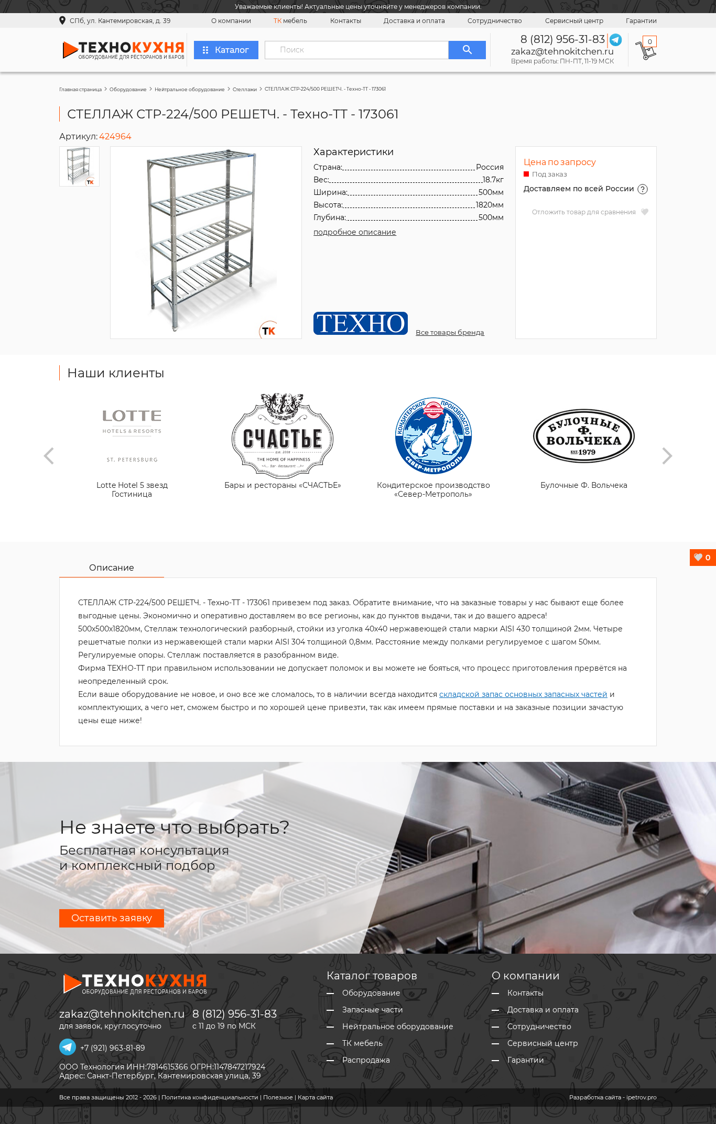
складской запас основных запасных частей (523, 694)
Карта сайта (315, 1097)
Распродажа (366, 1060)
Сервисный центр (574, 21)
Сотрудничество (495, 21)
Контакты (345, 21)
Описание (111, 568)
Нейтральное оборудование (190, 89)
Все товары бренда (450, 332)
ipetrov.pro (641, 1097)
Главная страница (80, 89)
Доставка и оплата (414, 21)
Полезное (278, 1097)
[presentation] (48, 455)
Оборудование (128, 89)
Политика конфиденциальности (209, 1097)
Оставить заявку (111, 918)
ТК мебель (362, 1043)
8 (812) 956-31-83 (562, 39)
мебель (290, 21)
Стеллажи (245, 89)
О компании (231, 21)
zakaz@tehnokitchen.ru (562, 51)
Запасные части (372, 1010)
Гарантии (641, 21)
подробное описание (354, 232)
